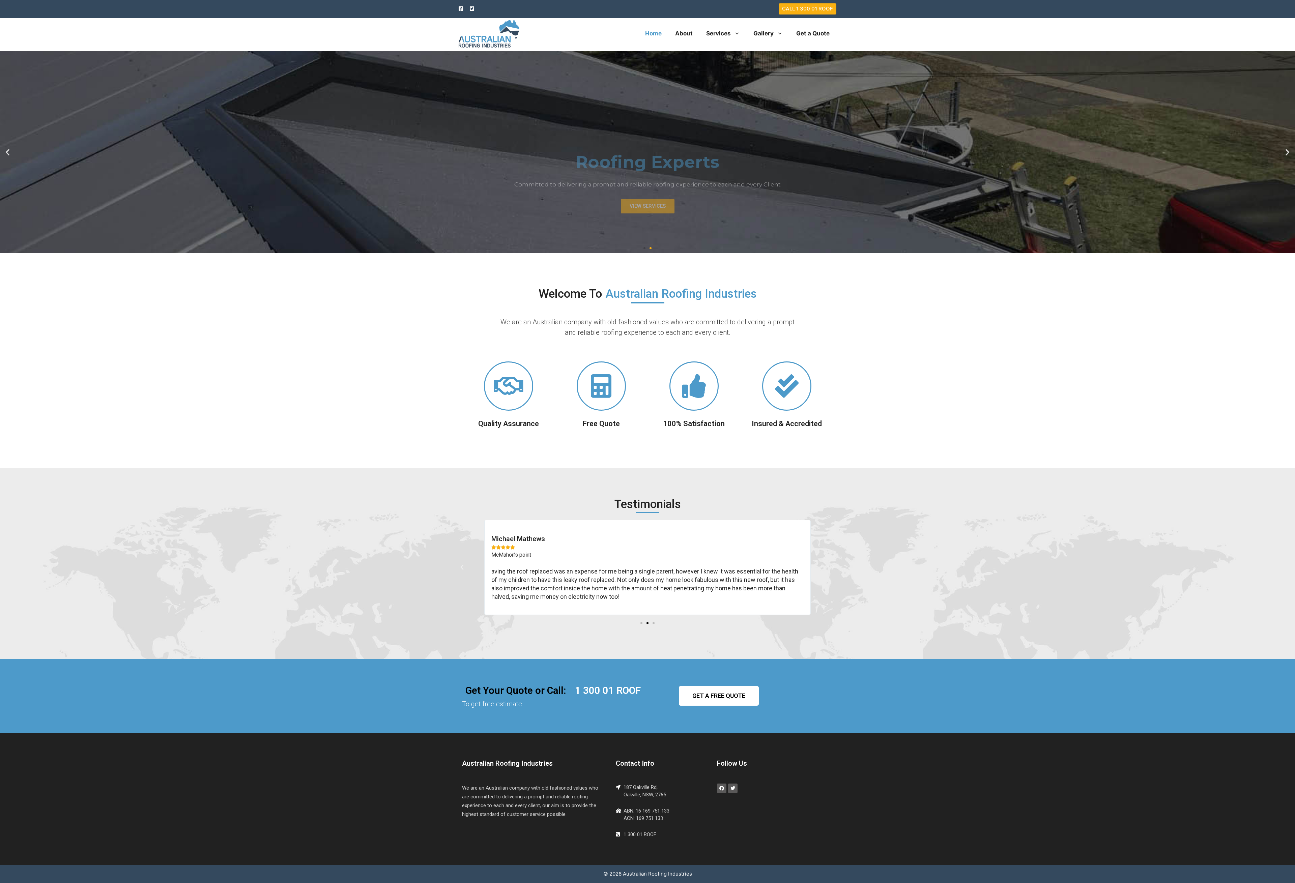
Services (718, 33)
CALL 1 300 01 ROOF (807, 8)
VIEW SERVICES (648, 175)
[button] (644, 248)
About (684, 33)
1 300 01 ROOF (608, 690)
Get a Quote (813, 33)
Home (653, 33)
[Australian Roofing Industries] (489, 33)
